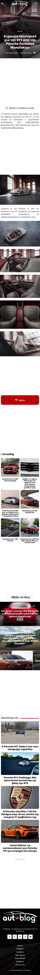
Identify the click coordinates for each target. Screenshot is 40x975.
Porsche (20, 31)
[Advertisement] (20, 82)
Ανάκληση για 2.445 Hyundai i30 (29, 511)
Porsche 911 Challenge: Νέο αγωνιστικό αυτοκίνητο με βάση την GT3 (20, 780)
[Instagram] (15, 937)
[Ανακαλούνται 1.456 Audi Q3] (10, 527)
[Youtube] (30, 937)
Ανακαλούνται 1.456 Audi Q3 (10, 540)
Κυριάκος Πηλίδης (13, 53)
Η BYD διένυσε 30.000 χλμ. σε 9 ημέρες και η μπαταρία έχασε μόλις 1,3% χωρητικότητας (10, 513)
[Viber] (24, 390)
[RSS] (20, 937)
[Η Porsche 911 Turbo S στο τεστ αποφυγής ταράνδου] (20, 732)
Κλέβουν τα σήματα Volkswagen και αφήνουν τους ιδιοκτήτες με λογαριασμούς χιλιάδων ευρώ (29, 483)
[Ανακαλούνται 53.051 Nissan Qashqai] (10, 467)
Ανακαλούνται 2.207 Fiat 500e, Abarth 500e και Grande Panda (29, 540)
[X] (15, 390)
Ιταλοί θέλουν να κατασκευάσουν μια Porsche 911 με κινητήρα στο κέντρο (20, 848)
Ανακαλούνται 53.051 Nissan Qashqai (10, 480)
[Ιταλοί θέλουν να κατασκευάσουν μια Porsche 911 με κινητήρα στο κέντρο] (20, 831)
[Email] (29, 390)
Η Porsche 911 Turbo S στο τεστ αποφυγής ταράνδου (20, 748)
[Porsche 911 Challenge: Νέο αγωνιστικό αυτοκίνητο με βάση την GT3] (20, 763)
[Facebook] (11, 390)
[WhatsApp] (20, 390)
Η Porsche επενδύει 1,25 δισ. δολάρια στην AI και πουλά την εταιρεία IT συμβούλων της (20, 814)
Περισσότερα (19, 859)
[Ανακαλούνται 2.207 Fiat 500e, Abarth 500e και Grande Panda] (29, 527)
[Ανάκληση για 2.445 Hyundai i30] (29, 499)
